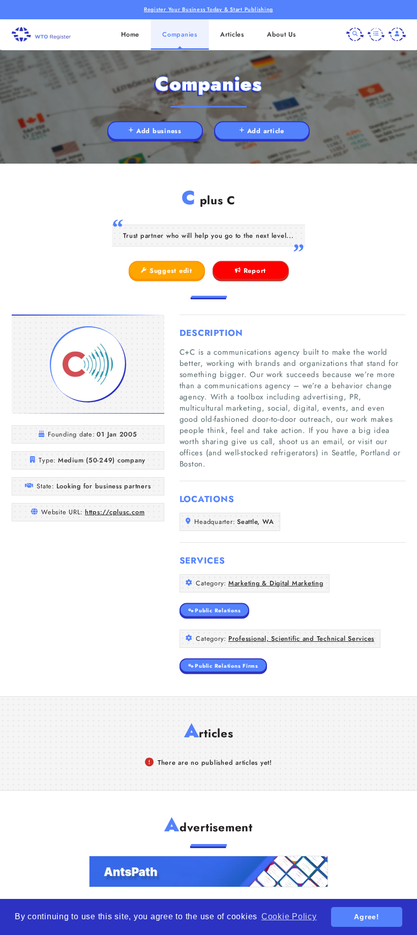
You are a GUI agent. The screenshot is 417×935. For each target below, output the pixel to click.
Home (130, 34)
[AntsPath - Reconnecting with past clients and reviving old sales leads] (208, 871)
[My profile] (397, 34)
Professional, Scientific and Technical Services (301, 638)
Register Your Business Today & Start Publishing (208, 9)
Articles (232, 34)
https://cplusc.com (115, 512)
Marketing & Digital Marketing (275, 583)
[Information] (376, 34)
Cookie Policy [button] (289, 916)
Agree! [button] (366, 917)
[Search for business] (355, 34)
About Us (281, 34)
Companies (179, 34)
